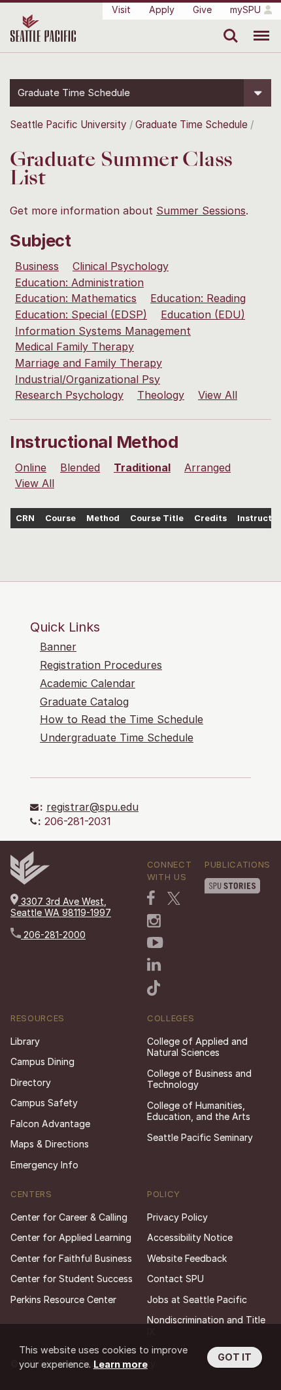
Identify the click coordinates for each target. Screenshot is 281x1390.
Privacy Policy (177, 1217)
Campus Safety (44, 1102)
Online (30, 467)
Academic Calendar (87, 683)
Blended (80, 467)
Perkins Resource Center (63, 1299)
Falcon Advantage (50, 1123)
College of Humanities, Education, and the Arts (198, 1111)
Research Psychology (69, 394)
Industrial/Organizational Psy (87, 379)
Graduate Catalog (84, 701)
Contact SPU (175, 1278)
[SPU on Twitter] (173, 898)
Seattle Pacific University (68, 124)
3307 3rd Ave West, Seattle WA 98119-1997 (60, 907)
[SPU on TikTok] (154, 988)
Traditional (142, 467)
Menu (256, 26)
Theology (160, 394)
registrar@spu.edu (92, 806)
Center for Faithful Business (71, 1258)
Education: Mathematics (76, 298)
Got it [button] (235, 1357)
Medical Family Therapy (74, 346)
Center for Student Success (71, 1278)
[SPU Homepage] (30, 881)
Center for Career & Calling (68, 1217)
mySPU (245, 9)
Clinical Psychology (121, 266)
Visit (121, 9)
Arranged (207, 467)
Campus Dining (42, 1061)
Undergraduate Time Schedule (116, 737)
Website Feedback (187, 1258)
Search (227, 26)
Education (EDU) (203, 314)
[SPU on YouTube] (155, 943)
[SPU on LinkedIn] (154, 964)
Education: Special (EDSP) (81, 314)
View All (217, 394)
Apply (161, 9)
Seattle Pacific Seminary (200, 1137)
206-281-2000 (53, 934)
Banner (58, 646)
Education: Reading (198, 298)
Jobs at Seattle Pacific (197, 1299)
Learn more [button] (120, 1364)
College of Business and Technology (199, 1079)
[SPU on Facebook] (151, 897)
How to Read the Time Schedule (121, 719)
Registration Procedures (101, 664)
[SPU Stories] (232, 886)
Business (37, 266)
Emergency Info (44, 1164)
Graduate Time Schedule (192, 124)
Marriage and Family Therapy (88, 362)
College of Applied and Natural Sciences (197, 1047)
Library (25, 1041)
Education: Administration (79, 282)
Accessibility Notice (190, 1237)
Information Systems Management (103, 330)
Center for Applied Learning (70, 1237)
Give (202, 9)
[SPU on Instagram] (154, 921)
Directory (30, 1082)
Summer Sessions (201, 210)
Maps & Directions (49, 1143)
